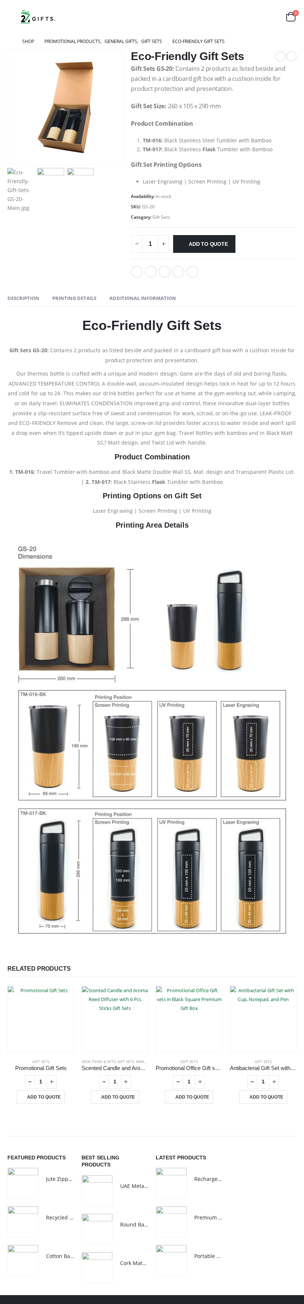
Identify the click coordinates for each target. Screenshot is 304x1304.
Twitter (151, 272)
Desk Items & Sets (98, 1061)
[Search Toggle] (272, 17)
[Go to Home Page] (9, 41)
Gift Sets (161, 217)
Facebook (137, 272)
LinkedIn (165, 272)
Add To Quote (208, 244)
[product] (41, 1019)
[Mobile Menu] (12, 16)
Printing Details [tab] (74, 298)
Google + (178, 272)
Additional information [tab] (142, 298)
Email (192, 272)
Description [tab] (23, 298)
